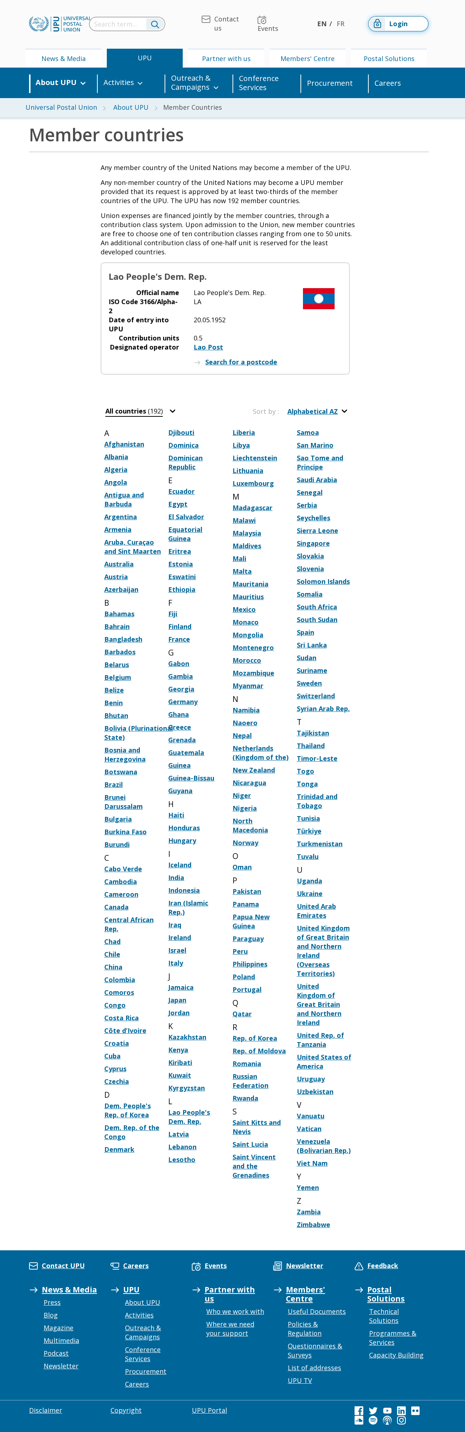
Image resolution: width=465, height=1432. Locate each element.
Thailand (311, 745)
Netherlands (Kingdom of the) (260, 753)
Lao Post (208, 347)
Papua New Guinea (251, 921)
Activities (119, 82)
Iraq (174, 924)
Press (52, 1302)
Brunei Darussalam (123, 802)
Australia (119, 564)
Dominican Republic (185, 462)
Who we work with (235, 1311)
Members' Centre (307, 58)
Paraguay (248, 938)
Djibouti (181, 432)
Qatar (242, 1013)
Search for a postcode (241, 362)
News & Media (63, 58)
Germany (183, 701)
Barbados (120, 652)
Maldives (246, 545)
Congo (115, 1005)
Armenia (118, 529)
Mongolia (247, 634)
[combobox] (141, 411)
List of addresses (314, 1367)
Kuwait (179, 1075)
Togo (305, 771)
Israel (177, 950)
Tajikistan (313, 733)
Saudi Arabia (317, 479)
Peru (240, 951)
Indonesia (184, 890)
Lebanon (182, 1146)
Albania (116, 456)
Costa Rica (121, 1017)
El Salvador (186, 516)
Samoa (308, 432)
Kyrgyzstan (186, 1088)
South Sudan (317, 619)
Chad (112, 941)
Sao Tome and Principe (320, 462)
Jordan (179, 1012)
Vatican (309, 1128)
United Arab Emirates (316, 911)
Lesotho (181, 1159)
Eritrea (179, 551)
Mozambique (253, 673)
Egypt (177, 504)
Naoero (245, 722)
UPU (145, 57)
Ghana (178, 714)
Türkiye (309, 831)
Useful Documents (317, 1311)
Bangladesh (123, 639)
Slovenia (310, 568)
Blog (51, 1315)
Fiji (172, 613)
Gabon (178, 663)
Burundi (117, 844)
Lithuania (247, 470)
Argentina (120, 516)
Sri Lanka (312, 645)
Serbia (307, 505)
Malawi (244, 520)
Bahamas (119, 613)
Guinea (179, 765)
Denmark (119, 1149)
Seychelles (313, 517)
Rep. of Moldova (259, 1050)
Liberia (243, 432)
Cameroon (121, 894)
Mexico (244, 609)
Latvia (178, 1134)
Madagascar (252, 507)
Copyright (126, 1410)
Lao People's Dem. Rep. (189, 1117)
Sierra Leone (317, 530)
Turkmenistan (320, 843)
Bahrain (117, 626)
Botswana (120, 771)
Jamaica (181, 987)
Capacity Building (396, 1355)
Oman (242, 867)
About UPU (56, 82)
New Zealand (253, 770)
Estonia (180, 564)
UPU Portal (209, 1410)
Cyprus (115, 1068)
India (176, 877)
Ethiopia (181, 589)
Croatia (116, 1043)
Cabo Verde (123, 868)
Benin (113, 702)
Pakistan (246, 891)
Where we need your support (230, 1329)
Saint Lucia (250, 1144)
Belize (114, 690)
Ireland (179, 937)
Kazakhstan (187, 1037)
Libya (241, 445)
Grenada (182, 739)
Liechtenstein (254, 457)
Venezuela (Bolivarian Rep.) (324, 1146)
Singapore (313, 543)
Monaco (245, 622)
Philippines (249, 964)
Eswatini (182, 576)
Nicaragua (249, 782)
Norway (245, 842)
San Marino (315, 445)
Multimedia (61, 1340)
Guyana (180, 790)
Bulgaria (118, 819)
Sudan (306, 657)
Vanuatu (310, 1116)
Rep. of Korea (254, 1038)
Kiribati (180, 1062)
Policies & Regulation (305, 1329)
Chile (112, 954)
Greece (179, 727)
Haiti (176, 815)
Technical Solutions (384, 1316)
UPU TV (300, 1380)
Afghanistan (124, 444)
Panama (245, 904)
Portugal (247, 989)
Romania (246, 1063)
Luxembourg (253, 483)
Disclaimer (45, 1410)
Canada (116, 907)
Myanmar (247, 685)
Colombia (119, 979)
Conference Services (259, 83)
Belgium (117, 677)
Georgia (181, 689)
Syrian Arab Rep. (323, 708)
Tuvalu (308, 856)
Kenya (178, 1049)
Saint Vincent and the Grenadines (254, 1166)
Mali (239, 558)
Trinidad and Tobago (317, 801)
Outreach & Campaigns (191, 82)
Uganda (309, 880)
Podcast (56, 1353)
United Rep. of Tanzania (320, 1040)
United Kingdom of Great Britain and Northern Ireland (319, 1004)
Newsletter (61, 1366)
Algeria (116, 469)
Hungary (182, 840)
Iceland (179, 864)
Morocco (246, 660)
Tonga (307, 783)
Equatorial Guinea (185, 534)
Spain (305, 632)
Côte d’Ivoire (125, 1030)
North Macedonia (250, 825)
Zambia (309, 1211)
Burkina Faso (125, 831)
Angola (115, 482)
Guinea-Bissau (191, 778)
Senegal (310, 492)
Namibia (246, 710)
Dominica (183, 445)
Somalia (310, 594)
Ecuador (181, 491)
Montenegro (253, 647)
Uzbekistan (315, 1091)
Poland (243, 976)
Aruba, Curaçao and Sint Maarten (132, 547)
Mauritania (250, 584)
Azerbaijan (121, 589)
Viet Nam (312, 1163)
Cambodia (120, 881)
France (179, 639)
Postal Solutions (389, 58)
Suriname (312, 670)
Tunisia (308, 818)
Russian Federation (250, 1081)
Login (398, 23)
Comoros (119, 992)
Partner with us (226, 58)
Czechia (116, 1081)
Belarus (116, 664)
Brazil (113, 784)
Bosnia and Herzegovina (125, 754)
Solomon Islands (323, 581)
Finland (179, 626)
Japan (177, 1000)
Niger (241, 795)
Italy (175, 963)
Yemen (308, 1187)
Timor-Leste (317, 758)
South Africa (317, 606)
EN (322, 23)
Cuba (112, 1056)
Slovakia (310, 556)
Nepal (242, 735)
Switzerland (316, 695)
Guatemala (186, 752)
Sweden (309, 683)
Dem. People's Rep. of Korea (127, 1110)
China (113, 967)
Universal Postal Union (61, 107)
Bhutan (116, 715)
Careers (388, 83)
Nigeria (244, 808)
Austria (116, 576)
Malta (242, 571)
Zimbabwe (313, 1224)
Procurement (330, 83)
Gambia (180, 676)
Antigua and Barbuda (124, 499)
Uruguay (311, 1078)
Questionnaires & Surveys (315, 1350)
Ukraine (310, 893)
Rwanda (245, 1098)
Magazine (58, 1327)
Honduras (184, 827)
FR (340, 23)
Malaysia (246, 533)
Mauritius (248, 596)
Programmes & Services (392, 1338)
